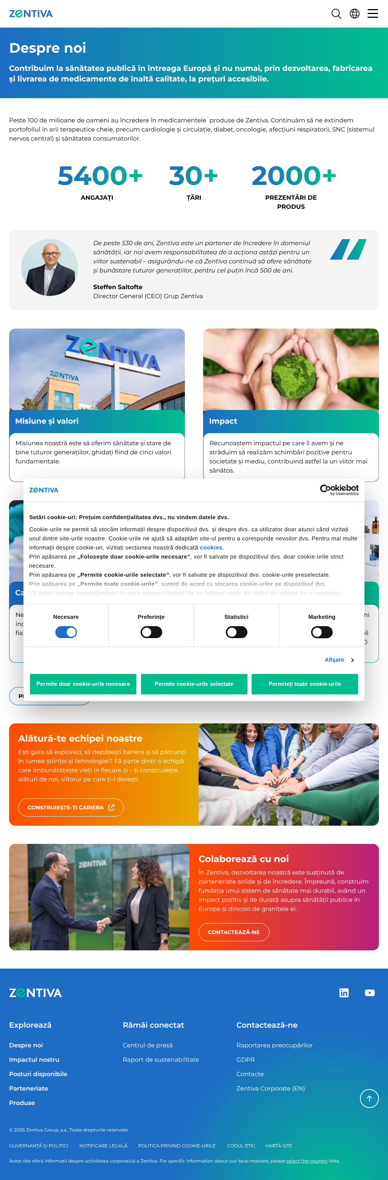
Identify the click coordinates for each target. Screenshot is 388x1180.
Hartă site (278, 1146)
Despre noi (26, 1045)
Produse (22, 1103)
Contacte (250, 1074)
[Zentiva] (31, 13)
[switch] (151, 632)
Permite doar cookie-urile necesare (83, 684)
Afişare (334, 660)
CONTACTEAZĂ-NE (234, 932)
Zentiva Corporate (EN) (270, 1088)
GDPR (245, 1060)
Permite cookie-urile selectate (194, 684)
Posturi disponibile (38, 1074)
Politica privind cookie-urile (177, 1146)
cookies (211, 548)
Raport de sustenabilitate (161, 1060)
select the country (306, 1161)
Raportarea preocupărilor (274, 1045)
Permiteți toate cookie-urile (305, 684)
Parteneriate (28, 1088)
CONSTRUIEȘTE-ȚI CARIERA (66, 807)
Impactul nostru (34, 1060)
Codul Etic (241, 1146)
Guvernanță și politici (38, 1146)
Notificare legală (104, 1146)
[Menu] (373, 14)
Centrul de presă (148, 1045)
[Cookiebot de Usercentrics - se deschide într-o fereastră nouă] (326, 490)
